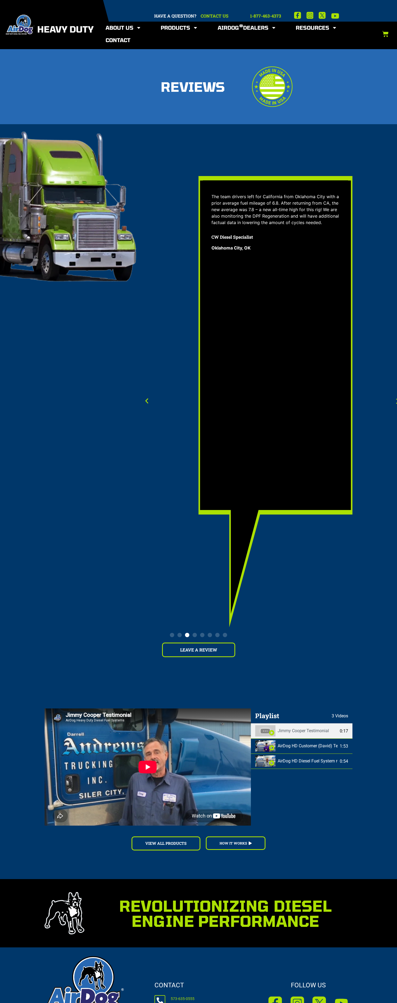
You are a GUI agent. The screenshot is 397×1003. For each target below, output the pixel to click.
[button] (146, 400)
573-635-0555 (182, 999)
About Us (119, 28)
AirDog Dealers (243, 27)
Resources (312, 28)
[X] (322, 15)
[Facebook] (297, 15)
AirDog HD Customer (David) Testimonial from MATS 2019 (308, 745)
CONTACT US (214, 16)
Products (175, 28)
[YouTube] (335, 16)
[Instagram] (310, 15)
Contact (118, 40)
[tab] (301, 731)
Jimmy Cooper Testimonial (303, 730)
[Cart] (385, 34)
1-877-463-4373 (265, 16)
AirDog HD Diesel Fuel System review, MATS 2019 (308, 761)
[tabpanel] (148, 767)
